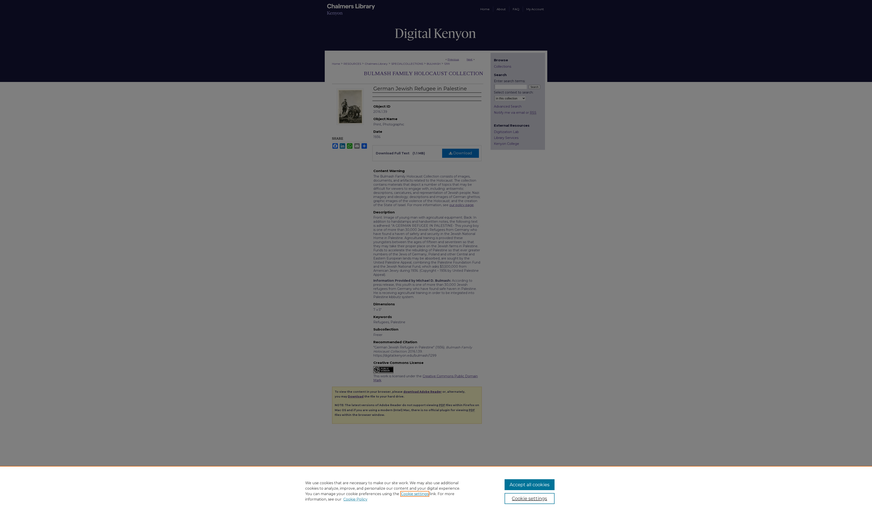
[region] (436, 491)
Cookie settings (415, 494)
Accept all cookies (530, 484)
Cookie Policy (355, 499)
